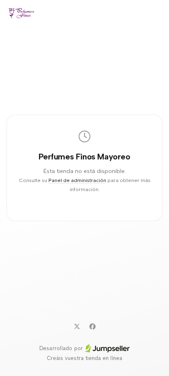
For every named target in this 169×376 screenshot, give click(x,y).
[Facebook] (92, 326)
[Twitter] (76, 326)
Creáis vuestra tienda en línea (84, 358)
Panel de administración (77, 180)
